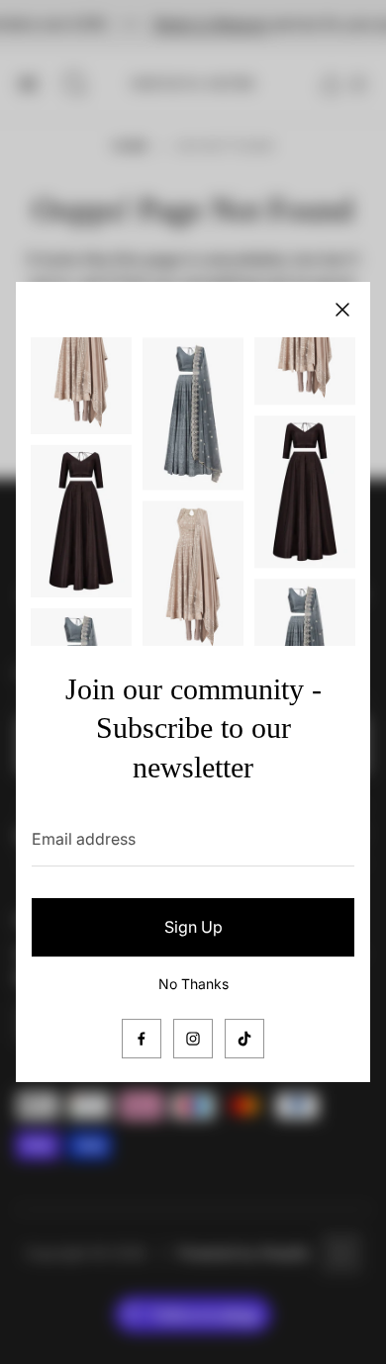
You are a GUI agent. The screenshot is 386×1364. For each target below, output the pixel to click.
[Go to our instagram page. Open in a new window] (193, 1038)
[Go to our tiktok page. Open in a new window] (244, 1038)
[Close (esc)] (342, 309)
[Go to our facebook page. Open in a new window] (141, 1038)
